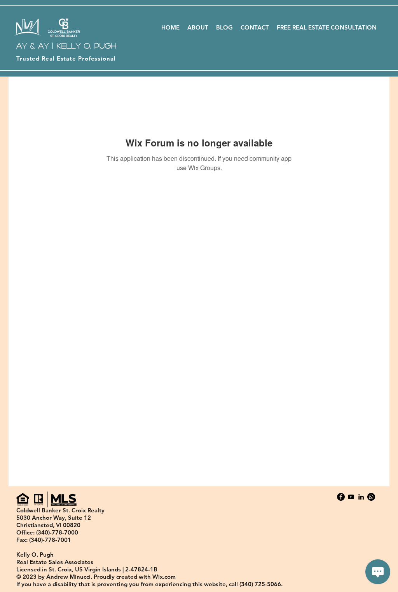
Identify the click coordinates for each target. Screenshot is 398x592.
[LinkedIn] (361, 497)
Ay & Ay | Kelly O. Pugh (66, 45)
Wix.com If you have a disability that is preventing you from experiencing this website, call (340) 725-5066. (149, 580)
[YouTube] (351, 497)
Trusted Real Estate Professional (66, 58)
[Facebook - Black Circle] (341, 497)
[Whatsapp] (371, 497)
